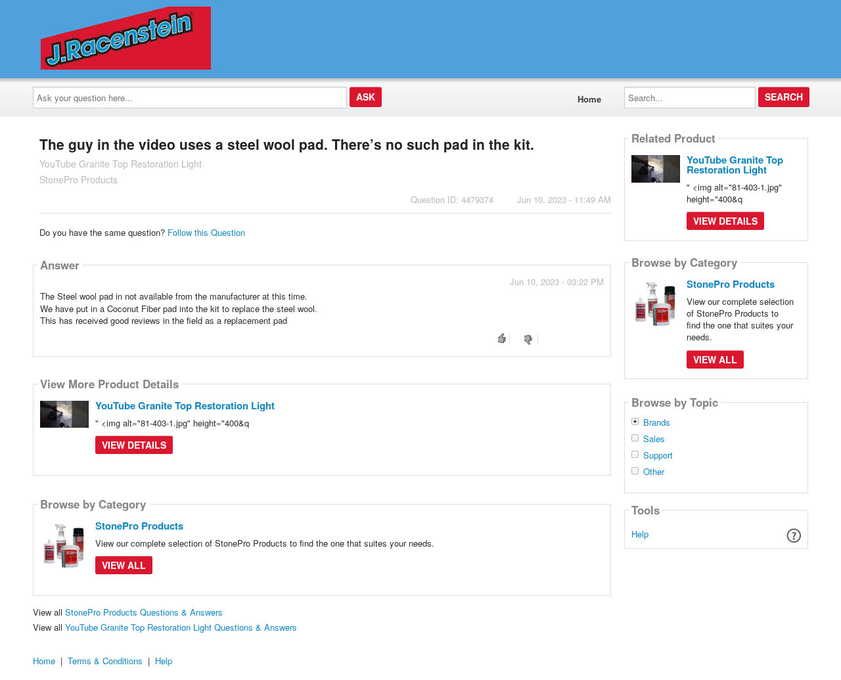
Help (639, 534)
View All (124, 565)
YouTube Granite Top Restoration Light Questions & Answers (181, 627)
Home (589, 99)
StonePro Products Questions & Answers (144, 612)
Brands (656, 422)
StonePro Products (139, 525)
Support (658, 455)
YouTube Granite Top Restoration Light (185, 405)
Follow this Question (206, 232)
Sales (654, 438)
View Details (134, 444)
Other (653, 471)
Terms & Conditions (105, 660)
